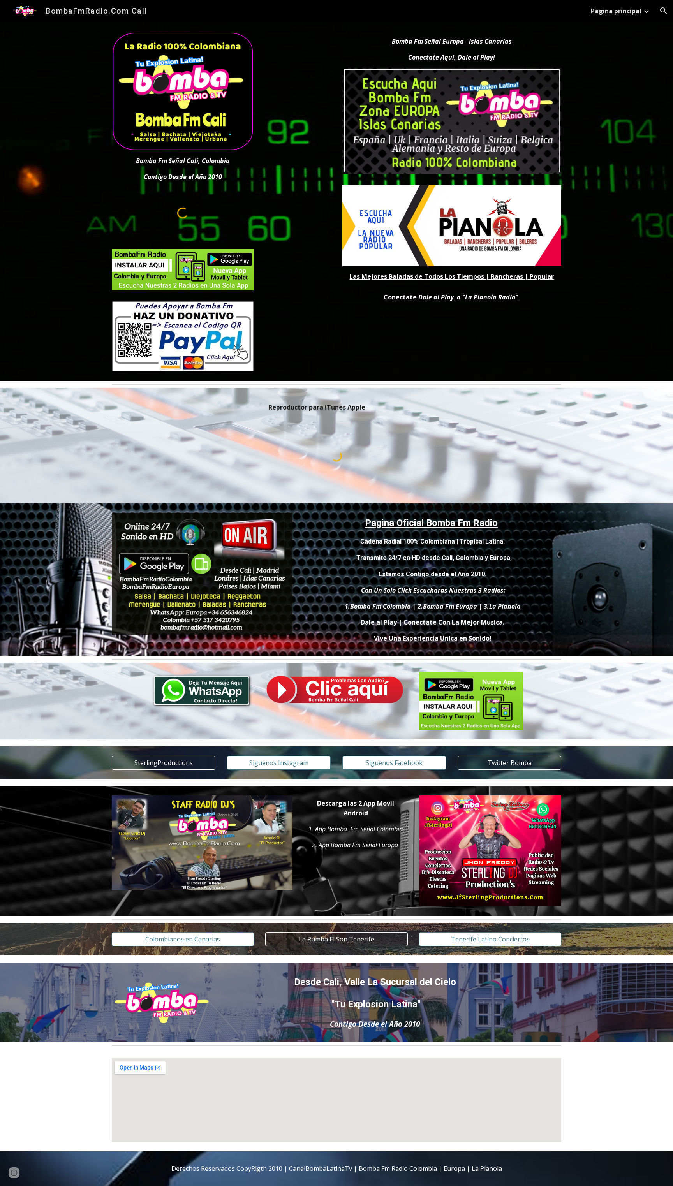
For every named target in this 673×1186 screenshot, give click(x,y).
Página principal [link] (616, 11)
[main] (183, 169)
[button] (663, 11)
